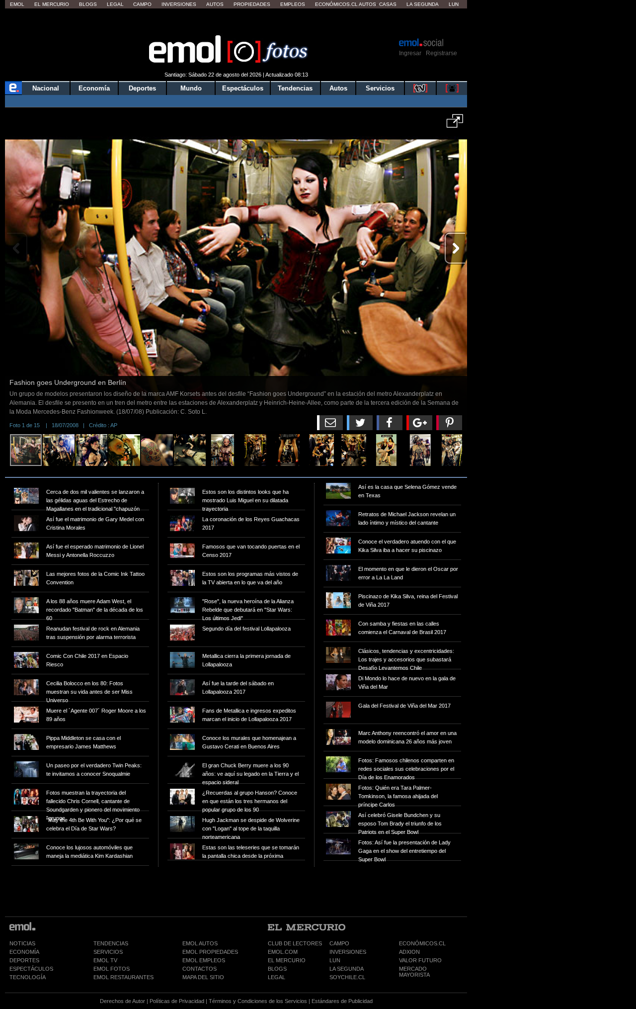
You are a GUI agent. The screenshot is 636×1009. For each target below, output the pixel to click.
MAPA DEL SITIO (203, 977)
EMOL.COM (283, 952)
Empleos (292, 4)
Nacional (45, 88)
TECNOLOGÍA (27, 977)
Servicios (380, 88)
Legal (115, 4)
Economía (94, 88)
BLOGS (277, 969)
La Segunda (422, 4)
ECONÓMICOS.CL (422, 943)
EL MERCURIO (287, 960)
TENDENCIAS (110, 943)
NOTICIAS (22, 943)
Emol (17, 4)
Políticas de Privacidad (177, 1001)
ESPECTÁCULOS (31, 969)
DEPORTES (24, 960)
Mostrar (236, 22)
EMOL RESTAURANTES (123, 977)
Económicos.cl (336, 4)
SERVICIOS (108, 952)
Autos (215, 4)
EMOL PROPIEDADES (210, 952)
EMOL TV (105, 960)
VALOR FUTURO (420, 960)
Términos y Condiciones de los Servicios (258, 1001)
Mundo (191, 88)
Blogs (88, 4)
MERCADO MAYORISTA (414, 972)
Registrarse (441, 53)
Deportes (142, 88)
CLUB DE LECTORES (295, 943)
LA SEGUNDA (346, 969)
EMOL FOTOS (111, 969)
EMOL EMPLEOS (203, 960)
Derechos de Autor (122, 1001)
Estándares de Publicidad (342, 1001)
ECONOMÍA (24, 952)
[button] (455, 124)
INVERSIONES (347, 952)
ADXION (409, 952)
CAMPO (339, 943)
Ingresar (410, 53)
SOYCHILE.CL (347, 977)
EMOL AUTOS (200, 943)
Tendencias (295, 88)
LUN (334, 960)
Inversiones (178, 4)
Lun (454, 4)
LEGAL (276, 977)
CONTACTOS (199, 969)
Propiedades (252, 4)
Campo (142, 4)
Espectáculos (242, 88)
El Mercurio (51, 4)
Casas (388, 4)
